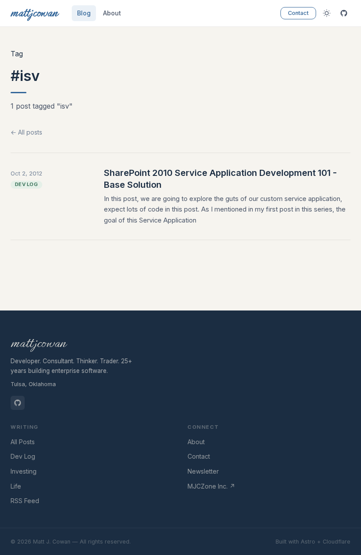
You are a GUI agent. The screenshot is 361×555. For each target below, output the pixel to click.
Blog (84, 13)
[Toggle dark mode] (326, 13)
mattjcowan (38, 343)
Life (16, 486)
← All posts (26, 132)
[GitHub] (343, 13)
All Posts (23, 441)
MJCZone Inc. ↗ (211, 486)
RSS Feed (25, 500)
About (112, 13)
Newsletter (203, 471)
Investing (24, 471)
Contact (298, 13)
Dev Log (23, 456)
